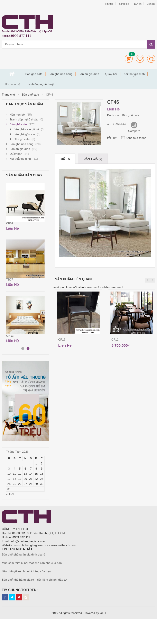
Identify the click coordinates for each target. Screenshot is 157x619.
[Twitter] (11, 597)
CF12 (115, 339)
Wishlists (140, 59)
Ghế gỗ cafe (22, 139)
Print (114, 137)
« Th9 (10, 494)
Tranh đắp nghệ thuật (40, 84)
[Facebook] (4, 597)
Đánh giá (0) (93, 158)
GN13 (10, 335)
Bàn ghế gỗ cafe (24, 134)
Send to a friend (135, 137)
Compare (151, 59)
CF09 (9, 223)
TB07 (9, 279)
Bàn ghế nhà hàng (61, 74)
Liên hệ (151, 3)
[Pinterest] (18, 597)
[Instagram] (25, 597)
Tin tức (109, 3)
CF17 (61, 339)
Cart (129, 59)
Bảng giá (124, 3)
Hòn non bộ (12, 84)
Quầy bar (111, 74)
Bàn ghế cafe (34, 74)
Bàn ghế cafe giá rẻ (26, 129)
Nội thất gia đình (134, 74)
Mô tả (65, 158)
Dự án (137, 3)
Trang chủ (12, 74)
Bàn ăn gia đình (89, 74)
